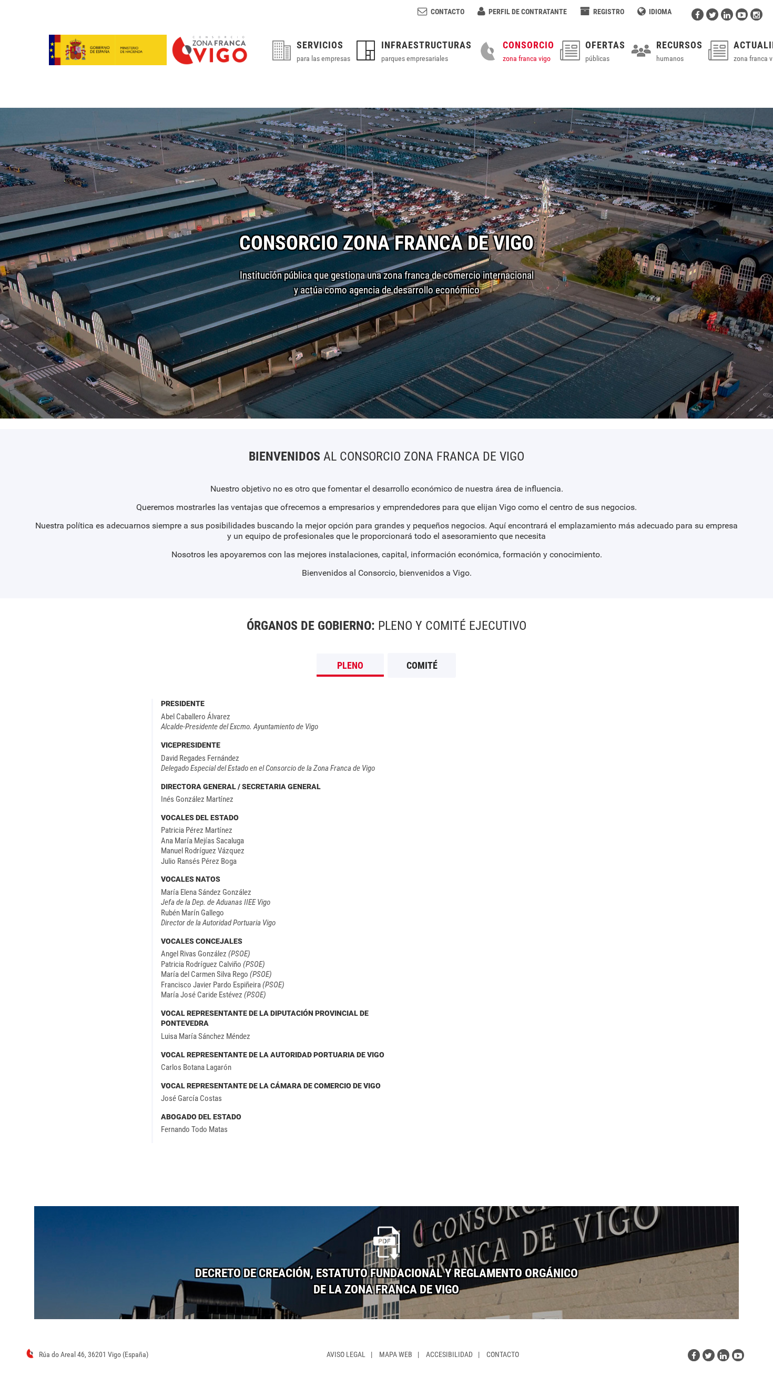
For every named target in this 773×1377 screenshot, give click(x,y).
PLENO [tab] (350, 665)
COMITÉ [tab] (422, 665)
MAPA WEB (395, 1354)
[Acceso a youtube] (742, 14)
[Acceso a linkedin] (727, 14)
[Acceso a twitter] (712, 14)
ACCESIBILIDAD (449, 1354)
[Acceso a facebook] (697, 14)
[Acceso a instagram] (756, 14)
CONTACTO (502, 1354)
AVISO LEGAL (346, 1354)
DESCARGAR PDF (386, 1281)
